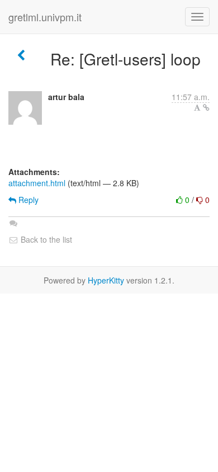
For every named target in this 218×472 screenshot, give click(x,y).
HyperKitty (106, 280)
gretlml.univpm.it (45, 17)
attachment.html (36, 182)
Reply (27, 199)
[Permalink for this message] (206, 107)
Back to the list (45, 239)
